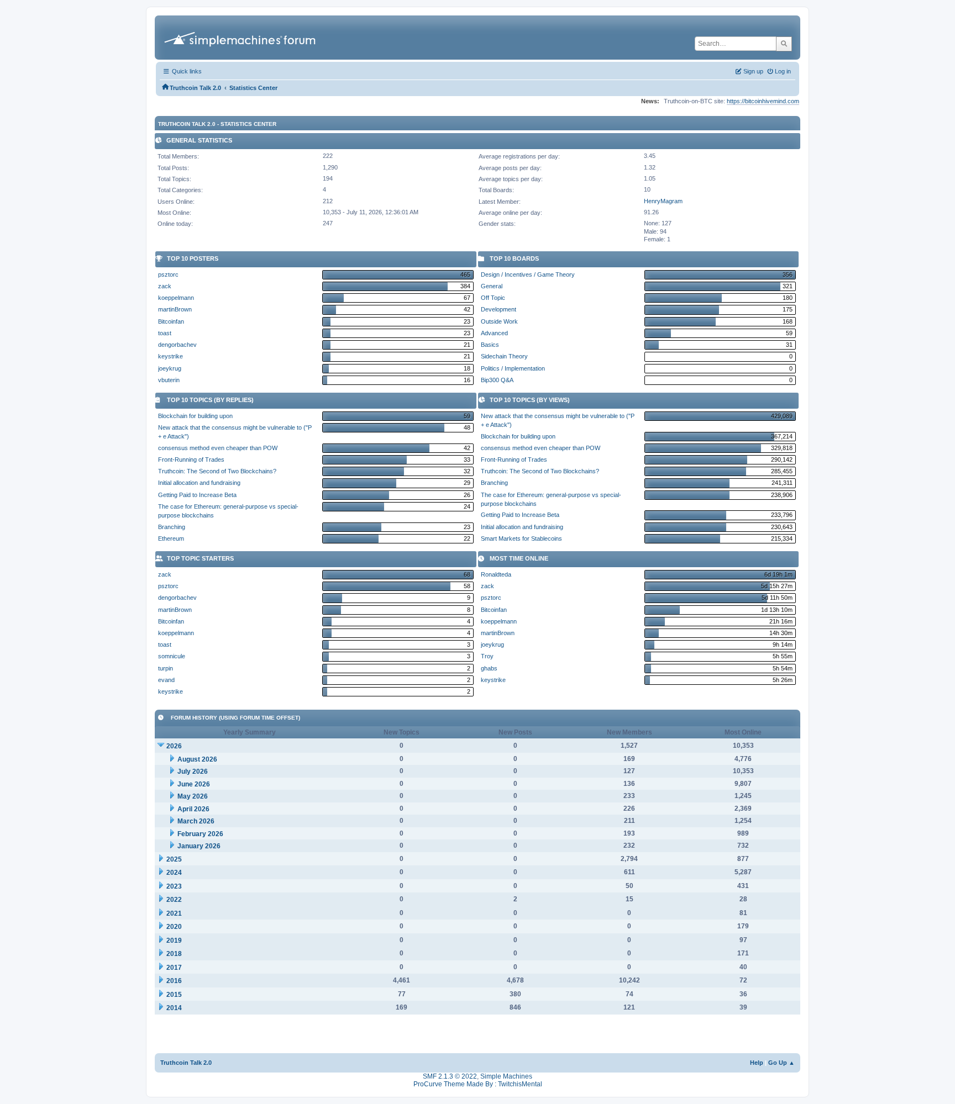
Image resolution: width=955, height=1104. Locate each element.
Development (498, 309)
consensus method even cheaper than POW (217, 448)
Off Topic (493, 297)
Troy (487, 656)
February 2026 (200, 834)
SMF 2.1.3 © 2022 (450, 1076)
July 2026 (192, 771)
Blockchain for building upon (195, 416)
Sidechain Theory (504, 356)
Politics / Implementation (513, 368)
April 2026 (193, 809)
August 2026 (197, 759)
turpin (165, 668)
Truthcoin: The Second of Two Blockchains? (217, 471)
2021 (174, 913)
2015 (174, 995)
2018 (174, 954)
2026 (174, 746)
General (491, 286)
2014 (174, 1008)
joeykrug (169, 368)
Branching (171, 527)
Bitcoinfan (171, 321)
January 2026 (199, 846)
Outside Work (499, 321)
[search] (784, 43)
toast (164, 333)
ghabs (489, 668)
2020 (174, 927)
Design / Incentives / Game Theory (528, 274)
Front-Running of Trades (191, 459)
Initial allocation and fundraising (199, 482)
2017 (174, 967)
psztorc (168, 274)
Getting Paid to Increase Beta (197, 495)
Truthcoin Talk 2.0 (186, 1062)
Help (756, 1062)
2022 (174, 900)
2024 (174, 872)
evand (166, 680)
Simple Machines (506, 1076)
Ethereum (171, 538)
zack (164, 286)
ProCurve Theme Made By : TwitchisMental (477, 1084)
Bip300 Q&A (497, 380)
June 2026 (193, 784)
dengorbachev (177, 344)
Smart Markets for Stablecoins (521, 538)
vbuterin (169, 380)
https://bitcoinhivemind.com (763, 101)
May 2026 (192, 796)
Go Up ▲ (781, 1062)
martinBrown (175, 309)
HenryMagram (663, 201)
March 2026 (195, 821)
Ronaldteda (496, 574)
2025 (174, 859)
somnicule (171, 656)
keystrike (170, 356)
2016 (174, 981)
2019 (174, 940)
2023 (174, 886)
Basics (490, 344)
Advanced (494, 333)
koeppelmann (176, 297)
